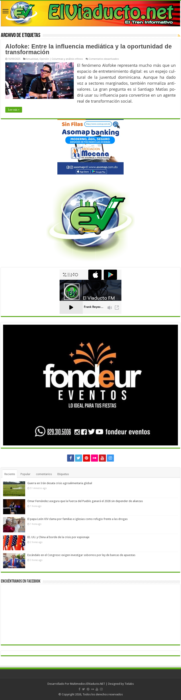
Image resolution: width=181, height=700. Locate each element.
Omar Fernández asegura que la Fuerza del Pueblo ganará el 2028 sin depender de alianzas (85, 501)
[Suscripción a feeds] (179, 35)
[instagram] (110, 458)
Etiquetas (63, 474)
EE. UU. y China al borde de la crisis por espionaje (58, 537)
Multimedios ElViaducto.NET (87, 683)
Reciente (9, 474)
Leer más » (13, 109)
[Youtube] (102, 458)
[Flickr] (94, 458)
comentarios (44, 474)
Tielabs (129, 683)
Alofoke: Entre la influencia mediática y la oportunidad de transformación (88, 49)
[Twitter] (78, 458)
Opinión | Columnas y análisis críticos (61, 58)
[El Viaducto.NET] (90, 13)
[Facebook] (70, 458)
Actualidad (32, 58)
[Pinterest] (86, 458)
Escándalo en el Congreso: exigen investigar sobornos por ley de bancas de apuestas (81, 555)
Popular (25, 474)
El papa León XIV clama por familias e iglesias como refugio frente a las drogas (77, 519)
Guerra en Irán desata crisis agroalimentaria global (59, 483)
